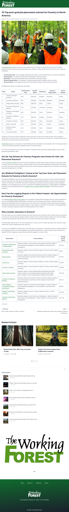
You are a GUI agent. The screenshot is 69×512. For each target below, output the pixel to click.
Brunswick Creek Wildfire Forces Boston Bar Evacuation (23, 412)
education (4, 304)
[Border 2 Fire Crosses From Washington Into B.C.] (5, 391)
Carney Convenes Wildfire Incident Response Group (22, 376)
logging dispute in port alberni (17, 199)
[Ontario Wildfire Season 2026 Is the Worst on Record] (5, 399)
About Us (29, 483)
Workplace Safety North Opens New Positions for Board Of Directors (52, 311)
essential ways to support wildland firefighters (37, 186)
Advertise (38, 483)
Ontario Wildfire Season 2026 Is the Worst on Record (22, 397)
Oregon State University (8, 273)
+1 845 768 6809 (44, 500)
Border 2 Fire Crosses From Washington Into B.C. (21, 390)
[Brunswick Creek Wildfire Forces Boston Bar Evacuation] (5, 413)
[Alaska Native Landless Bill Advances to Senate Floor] (5, 406)
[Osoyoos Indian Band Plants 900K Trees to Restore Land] (5, 420)
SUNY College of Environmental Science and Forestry (8, 286)
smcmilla (7, 354)
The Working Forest (7, 67)
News (22, 483)
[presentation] (17, 335)
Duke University (6, 257)
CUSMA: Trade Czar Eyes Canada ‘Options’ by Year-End (23, 383)
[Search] (65, 369)
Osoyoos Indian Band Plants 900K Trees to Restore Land (23, 419)
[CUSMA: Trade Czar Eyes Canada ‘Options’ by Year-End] (5, 384)
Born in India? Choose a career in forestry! (13, 310)
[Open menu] (66, 4)
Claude (40, 354)
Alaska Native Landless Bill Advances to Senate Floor (22, 405)
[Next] (65, 342)
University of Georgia (8, 267)
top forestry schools (11, 162)
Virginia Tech (5, 262)
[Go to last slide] (4, 342)
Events (46, 483)
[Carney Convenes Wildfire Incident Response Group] (5, 377)
